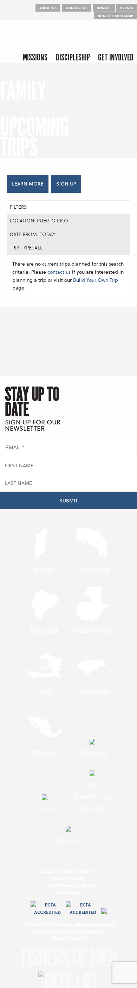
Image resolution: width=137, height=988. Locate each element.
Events (126, 7)
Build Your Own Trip (95, 280)
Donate (104, 7)
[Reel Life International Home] (36, 35)
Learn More (28, 183)
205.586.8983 (68, 893)
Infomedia (93, 931)
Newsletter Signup (115, 15)
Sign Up (66, 183)
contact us (59, 271)
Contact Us (76, 7)
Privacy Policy (68, 938)
